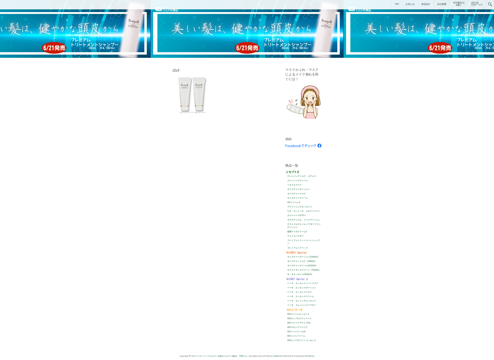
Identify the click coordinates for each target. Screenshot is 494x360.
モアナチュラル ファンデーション (303, 219)
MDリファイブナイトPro (299, 322)
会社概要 (441, 4)
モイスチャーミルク (296, 193)
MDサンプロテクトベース (299, 318)
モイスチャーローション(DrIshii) (302, 256)
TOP (397, 4)
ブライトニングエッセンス (299, 206)
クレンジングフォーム (297, 180)
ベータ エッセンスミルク (299, 292)
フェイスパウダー (295, 236)
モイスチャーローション (298, 189)
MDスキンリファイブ (297, 327)
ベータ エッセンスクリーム (300, 296)
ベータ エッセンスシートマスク (302, 283)
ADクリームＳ (294, 202)
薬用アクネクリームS (297, 231)
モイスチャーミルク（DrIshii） (302, 261)
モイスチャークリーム (297, 198)
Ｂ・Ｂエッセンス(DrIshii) (299, 274)
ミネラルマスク (294, 184)
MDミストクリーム (296, 336)
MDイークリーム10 (296, 331)
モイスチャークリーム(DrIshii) (301, 265)
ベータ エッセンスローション (301, 287)
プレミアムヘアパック (297, 247)
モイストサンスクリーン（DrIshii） (304, 270)
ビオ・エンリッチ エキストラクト (303, 211)
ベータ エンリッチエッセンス (301, 300)
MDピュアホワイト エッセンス (301, 340)
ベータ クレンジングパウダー (301, 305)
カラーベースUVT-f (296, 215)
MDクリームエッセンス (298, 314)
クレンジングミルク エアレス (301, 176)
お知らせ (410, 4)
